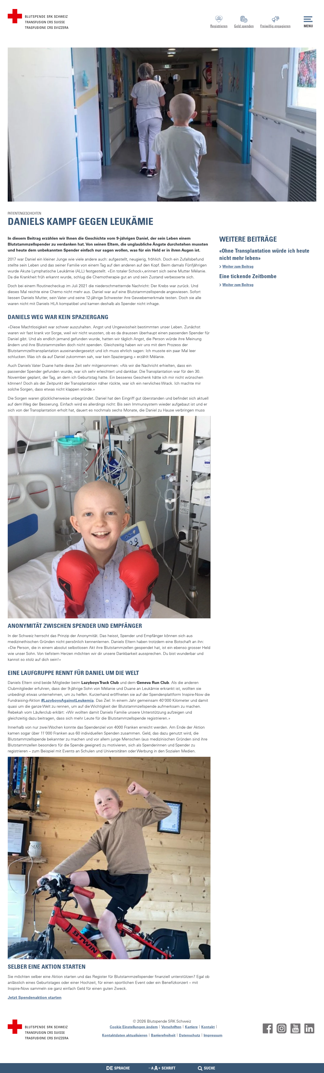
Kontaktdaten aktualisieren (124, 1035)
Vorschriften (171, 1027)
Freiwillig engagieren (275, 26)
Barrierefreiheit (163, 1035)
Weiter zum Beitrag (239, 266)
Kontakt (208, 1027)
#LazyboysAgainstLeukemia (67, 700)
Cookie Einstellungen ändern (134, 1027)
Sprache (118, 1068)
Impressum (213, 1035)
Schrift (168, 1068)
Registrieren (218, 26)
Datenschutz (189, 1035)
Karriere (191, 1027)
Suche (209, 1068)
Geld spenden (244, 26)
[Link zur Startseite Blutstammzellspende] (38, 18)
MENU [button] (308, 26)
